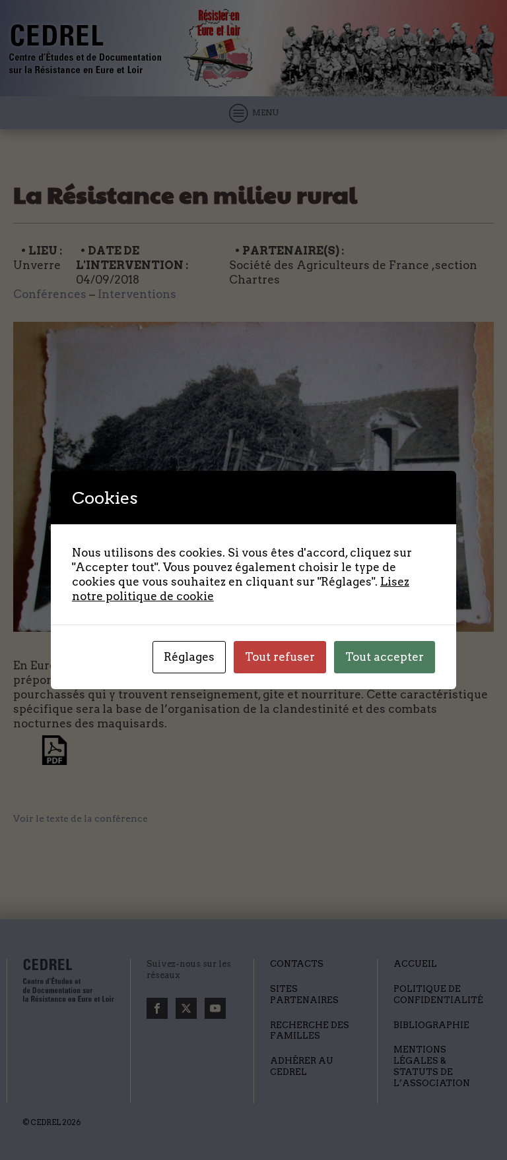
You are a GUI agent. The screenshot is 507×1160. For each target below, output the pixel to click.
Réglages (189, 656)
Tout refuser (280, 656)
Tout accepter (384, 656)
